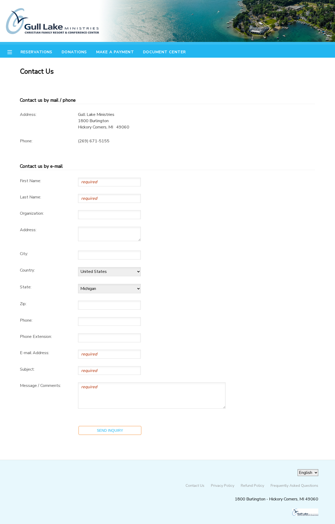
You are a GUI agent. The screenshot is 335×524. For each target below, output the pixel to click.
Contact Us (195, 485)
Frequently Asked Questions (294, 485)
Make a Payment (115, 52)
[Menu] (13, 52)
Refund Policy (252, 485)
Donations (74, 52)
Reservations (37, 52)
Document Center (164, 52)
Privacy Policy (222, 485)
